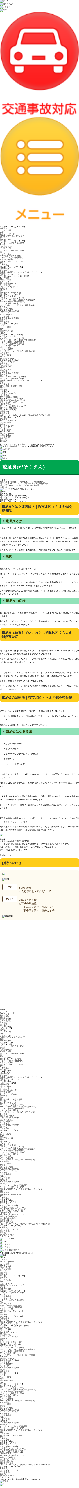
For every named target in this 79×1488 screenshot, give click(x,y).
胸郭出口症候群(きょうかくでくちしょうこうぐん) (21, 272)
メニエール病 (5, 230)
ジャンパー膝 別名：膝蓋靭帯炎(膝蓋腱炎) (18, 300)
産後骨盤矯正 (5, 422)
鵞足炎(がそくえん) (8, 296)
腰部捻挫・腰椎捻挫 (8, 408)
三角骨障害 (4, 353)
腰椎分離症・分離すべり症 (11, 292)
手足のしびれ (5, 254)
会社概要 (3, 441)
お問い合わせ (5, 487)
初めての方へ (5, 432)
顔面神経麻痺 (5, 239)
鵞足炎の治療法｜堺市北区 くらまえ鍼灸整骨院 (19, 485)
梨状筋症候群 (5, 280)
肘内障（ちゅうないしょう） (12, 261)
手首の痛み (4, 265)
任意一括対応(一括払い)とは (11, 402)
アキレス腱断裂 (6, 349)
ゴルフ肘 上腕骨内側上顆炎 (12, 243)
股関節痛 (3, 289)
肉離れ (3, 333)
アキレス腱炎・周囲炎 (9, 303)
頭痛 (2, 232)
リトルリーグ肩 (6, 259)
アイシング (4, 428)
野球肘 (3, 263)
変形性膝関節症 (6, 314)
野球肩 (3, 245)
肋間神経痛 (4, 269)
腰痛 (2, 291)
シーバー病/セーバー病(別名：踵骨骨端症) (17, 305)
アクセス (3, 1011)
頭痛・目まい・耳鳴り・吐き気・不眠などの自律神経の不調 (25, 415)
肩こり (3, 252)
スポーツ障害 (5, 327)
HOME (2, 1010)
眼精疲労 (3, 228)
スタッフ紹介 (5, 430)
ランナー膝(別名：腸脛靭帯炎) (12, 302)
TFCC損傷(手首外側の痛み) (11, 256)
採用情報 (3, 1274)
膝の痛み (3, 320)
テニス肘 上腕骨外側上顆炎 (12, 250)
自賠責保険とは (6, 411)
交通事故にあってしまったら (12, 399)
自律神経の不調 (6, 331)
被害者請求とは (6, 413)
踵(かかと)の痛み (7, 309)
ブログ (3, 443)
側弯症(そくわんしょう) (9, 274)
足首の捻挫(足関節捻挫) (9, 318)
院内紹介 (3, 439)
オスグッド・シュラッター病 (12, 298)
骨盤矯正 (3, 419)
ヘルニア (3, 325)
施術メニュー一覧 (7, 433)
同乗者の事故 (5, 404)
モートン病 (4, 316)
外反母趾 (3, 307)
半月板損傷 (4, 322)
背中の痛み (4, 270)
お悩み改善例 (5, 435)
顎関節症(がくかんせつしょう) (12, 236)
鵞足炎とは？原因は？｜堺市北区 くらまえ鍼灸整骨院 (22, 482)
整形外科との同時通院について (13, 406)
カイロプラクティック (9, 421)
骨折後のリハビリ (7, 426)
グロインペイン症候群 (9, 287)
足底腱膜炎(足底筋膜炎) (9, 311)
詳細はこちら (5, 855)
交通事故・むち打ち (8, 393)
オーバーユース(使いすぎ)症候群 (13, 377)
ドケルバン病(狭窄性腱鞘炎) (11, 258)
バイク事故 (4, 395)
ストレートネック (7, 234)
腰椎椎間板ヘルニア (8, 283)
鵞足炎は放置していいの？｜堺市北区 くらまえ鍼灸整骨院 (24, 484)
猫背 (2, 329)
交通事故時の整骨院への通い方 (13, 400)
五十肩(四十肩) (6, 249)
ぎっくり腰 (4, 281)
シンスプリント (6, 313)
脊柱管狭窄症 (5, 285)
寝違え (3, 238)
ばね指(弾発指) (6, 247)
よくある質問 (5, 437)
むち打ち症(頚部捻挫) (9, 397)
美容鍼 (3, 424)
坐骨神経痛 (4, 278)
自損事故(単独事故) (8, 410)
